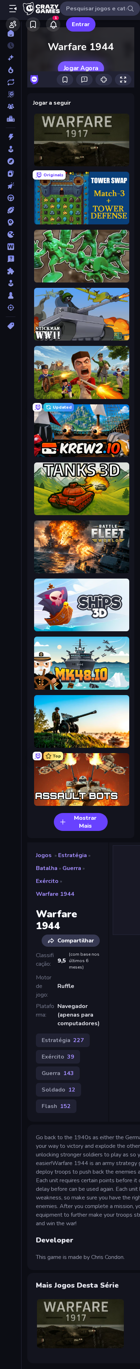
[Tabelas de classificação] (10, 119)
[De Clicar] (10, 186)
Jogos (44, 855)
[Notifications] (53, 24)
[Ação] (10, 137)
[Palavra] (10, 247)
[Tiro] (10, 307)
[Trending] (10, 70)
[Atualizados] (10, 82)
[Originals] (10, 94)
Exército (47, 881)
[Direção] (10, 198)
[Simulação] (10, 283)
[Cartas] (10, 173)
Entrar (81, 24)
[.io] (10, 234)
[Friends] (13, 24)
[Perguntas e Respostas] (10, 259)
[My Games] (33, 24)
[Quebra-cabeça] (10, 271)
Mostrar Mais (85, 822)
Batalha (46, 868)
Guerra (71, 868)
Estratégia (72, 855)
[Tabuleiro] (10, 295)
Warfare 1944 (55, 894)
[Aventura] (10, 161)
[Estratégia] (10, 222)
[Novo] (10, 58)
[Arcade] (10, 149)
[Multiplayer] (10, 106)
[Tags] (10, 326)
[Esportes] (10, 210)
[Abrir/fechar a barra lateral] (13, 8)
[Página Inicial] (10, 33)
